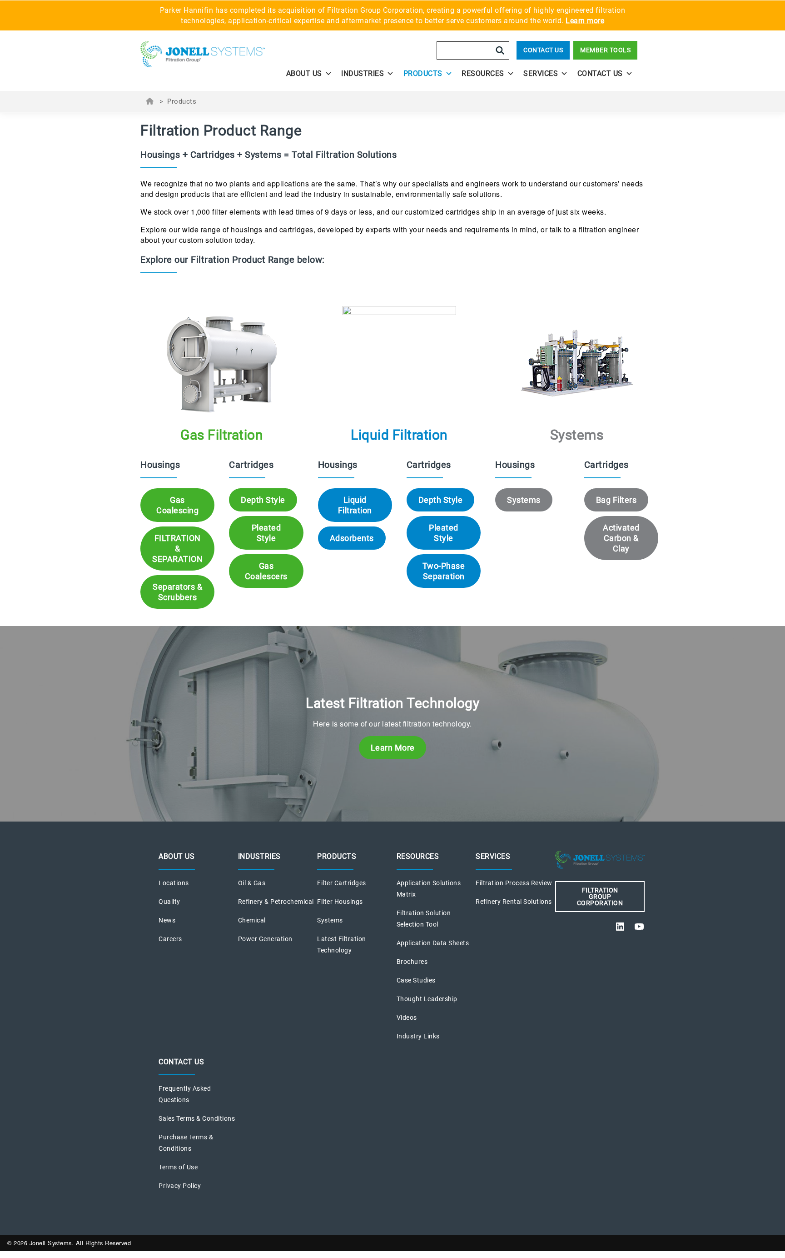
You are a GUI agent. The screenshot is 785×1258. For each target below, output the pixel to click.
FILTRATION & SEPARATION (177, 548)
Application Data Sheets (433, 943)
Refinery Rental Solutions (514, 901)
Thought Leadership (427, 998)
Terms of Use (178, 1167)
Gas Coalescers (266, 571)
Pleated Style (266, 533)
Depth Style (263, 500)
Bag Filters (616, 500)
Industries (362, 73)
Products (422, 73)
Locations (174, 883)
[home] (202, 57)
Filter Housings (340, 901)
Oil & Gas (252, 883)
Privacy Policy (180, 1185)
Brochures (412, 961)
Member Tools (605, 50)
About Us (304, 73)
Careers (170, 938)
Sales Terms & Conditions (197, 1118)
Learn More (393, 747)
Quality (169, 901)
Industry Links (418, 1036)
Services (540, 73)
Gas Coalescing (177, 505)
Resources (483, 73)
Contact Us (543, 50)
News (167, 920)
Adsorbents (352, 538)
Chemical (252, 920)
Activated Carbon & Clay (621, 538)
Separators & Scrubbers (177, 592)
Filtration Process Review (514, 883)
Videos (407, 1017)
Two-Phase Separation (443, 571)
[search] (500, 50)
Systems (524, 500)
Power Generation (265, 938)
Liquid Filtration (355, 505)
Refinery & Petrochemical (276, 901)
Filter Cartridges (341, 883)
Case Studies (416, 980)
